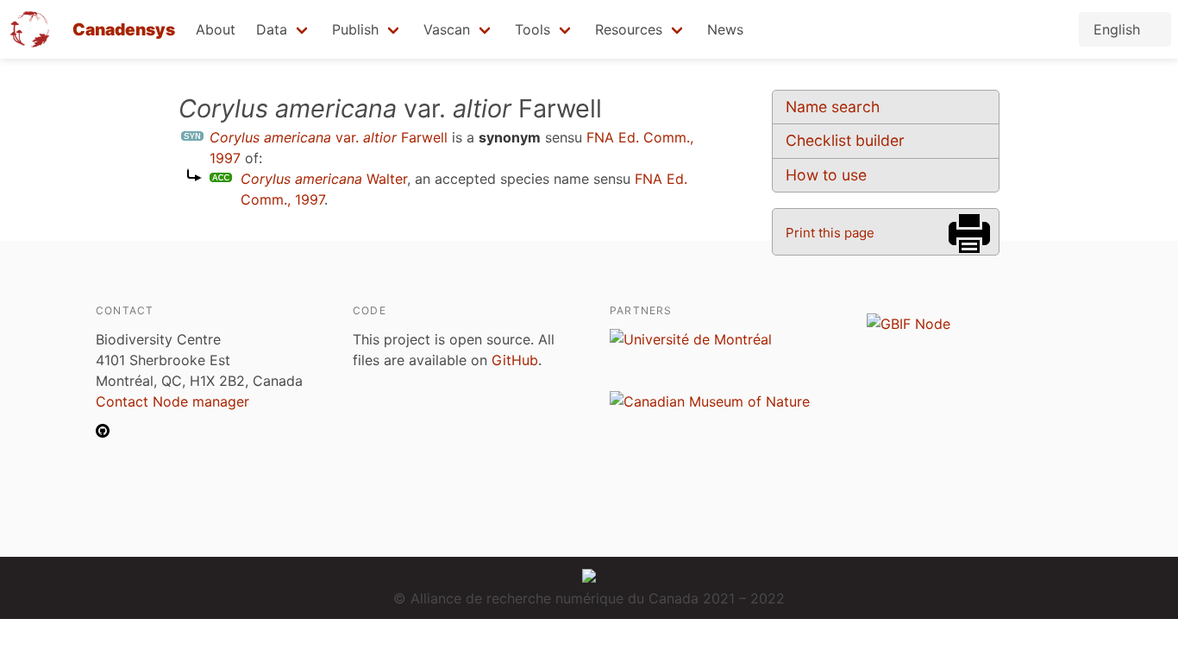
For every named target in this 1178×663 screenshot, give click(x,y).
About (215, 29)
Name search (833, 107)
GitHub (515, 360)
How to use (826, 175)
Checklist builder (845, 140)
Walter (324, 178)
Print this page (830, 232)
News (725, 29)
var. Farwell (329, 137)
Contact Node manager (172, 401)
